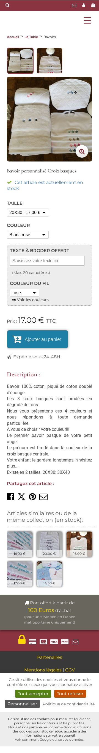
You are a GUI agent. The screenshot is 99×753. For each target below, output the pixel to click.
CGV (70, 670)
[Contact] (75, 6)
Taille (15, 203)
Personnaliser (22, 703)
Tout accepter (33, 693)
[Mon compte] (84, 6)
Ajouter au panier (43, 339)
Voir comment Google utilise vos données (49, 739)
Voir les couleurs (32, 299)
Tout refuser (70, 693)
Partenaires (49, 657)
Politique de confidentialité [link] (69, 704)
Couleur (18, 225)
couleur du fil (29, 283)
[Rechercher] (7, 5)
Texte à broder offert (39, 250)
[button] (10, 497)
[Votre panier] (94, 6)
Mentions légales (43, 670)
